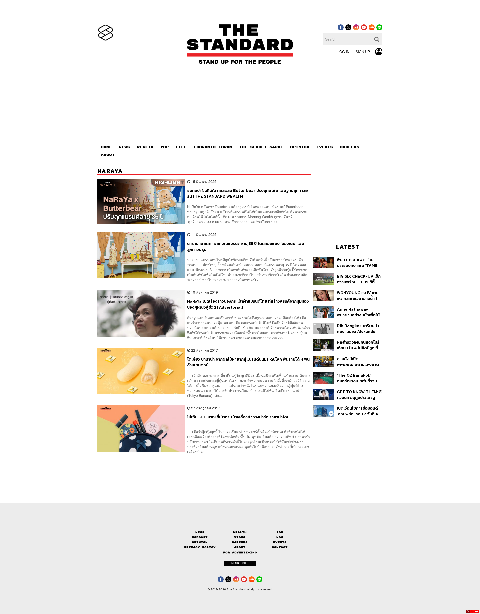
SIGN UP (363, 51)
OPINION (300, 147)
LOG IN (344, 51)
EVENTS (324, 147)
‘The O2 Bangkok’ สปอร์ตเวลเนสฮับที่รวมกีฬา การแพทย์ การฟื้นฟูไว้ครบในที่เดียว (358, 378)
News (200, 532)
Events (280, 542)
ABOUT (108, 155)
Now (279, 537)
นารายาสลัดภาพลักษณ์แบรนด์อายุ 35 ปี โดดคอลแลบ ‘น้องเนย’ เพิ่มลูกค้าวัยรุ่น (245, 246)
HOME (106, 147)
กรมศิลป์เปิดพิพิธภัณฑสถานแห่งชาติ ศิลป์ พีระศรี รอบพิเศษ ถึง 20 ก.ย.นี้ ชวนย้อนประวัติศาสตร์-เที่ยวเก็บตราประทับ (359, 361)
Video (240, 537)
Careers (240, 542)
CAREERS (349, 147)
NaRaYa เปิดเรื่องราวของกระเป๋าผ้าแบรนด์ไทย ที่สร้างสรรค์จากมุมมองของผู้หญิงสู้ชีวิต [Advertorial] (248, 304)
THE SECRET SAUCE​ (261, 147)
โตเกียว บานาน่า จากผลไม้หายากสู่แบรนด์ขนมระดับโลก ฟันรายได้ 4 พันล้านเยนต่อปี (248, 362)
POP (164, 147)
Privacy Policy (200, 547)
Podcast (200, 537)
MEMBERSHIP (240, 563)
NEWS (124, 147)
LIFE (181, 147)
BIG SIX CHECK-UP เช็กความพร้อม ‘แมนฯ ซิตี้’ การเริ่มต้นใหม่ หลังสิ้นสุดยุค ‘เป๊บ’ (359, 279)
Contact (280, 547)
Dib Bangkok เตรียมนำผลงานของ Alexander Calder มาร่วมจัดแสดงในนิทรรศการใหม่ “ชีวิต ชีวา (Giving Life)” (359, 328)
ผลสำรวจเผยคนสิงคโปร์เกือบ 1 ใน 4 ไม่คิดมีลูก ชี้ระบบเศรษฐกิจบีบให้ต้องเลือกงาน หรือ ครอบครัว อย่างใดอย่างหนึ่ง (358, 345)
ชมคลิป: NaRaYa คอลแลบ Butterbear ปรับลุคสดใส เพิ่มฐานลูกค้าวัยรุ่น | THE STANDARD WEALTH (247, 193)
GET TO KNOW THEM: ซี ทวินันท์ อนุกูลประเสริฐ (359, 394)
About (240, 547)
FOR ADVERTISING (240, 552)
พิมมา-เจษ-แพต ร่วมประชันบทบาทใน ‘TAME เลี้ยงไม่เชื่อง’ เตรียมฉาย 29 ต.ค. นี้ (358, 262)
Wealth (240, 532)
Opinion (200, 542)
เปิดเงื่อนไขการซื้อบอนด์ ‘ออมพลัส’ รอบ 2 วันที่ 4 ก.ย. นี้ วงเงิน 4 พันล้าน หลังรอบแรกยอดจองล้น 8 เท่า (358, 411)
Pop (279, 532)
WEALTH (145, 147)
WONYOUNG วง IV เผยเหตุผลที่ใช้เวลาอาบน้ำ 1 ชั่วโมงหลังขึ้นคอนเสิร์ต (358, 295)
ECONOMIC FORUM (213, 147)
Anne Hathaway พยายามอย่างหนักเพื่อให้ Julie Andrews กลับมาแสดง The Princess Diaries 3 (358, 312)
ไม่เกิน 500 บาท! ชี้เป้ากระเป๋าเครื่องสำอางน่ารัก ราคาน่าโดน (238, 417)
